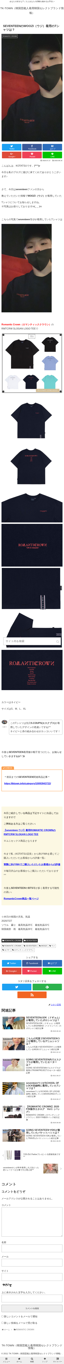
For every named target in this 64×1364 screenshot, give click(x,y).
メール (5, 1256)
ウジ (53, 946)
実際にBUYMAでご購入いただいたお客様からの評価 (32, 864)
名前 (3, 1242)
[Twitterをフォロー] (16, 987)
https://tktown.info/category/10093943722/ (27, 783)
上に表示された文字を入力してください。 (24, 1292)
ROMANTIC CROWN (12, 941)
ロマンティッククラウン (24, 950)
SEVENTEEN (31, 941)
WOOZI (44, 946)
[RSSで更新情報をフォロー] (32, 995)
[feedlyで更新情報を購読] (47, 987)
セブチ (7, 950)
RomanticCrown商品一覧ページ (21, 898)
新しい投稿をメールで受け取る (20, 1323)
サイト (5, 1271)
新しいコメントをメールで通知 (20, 1316)
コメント (6, 1205)
